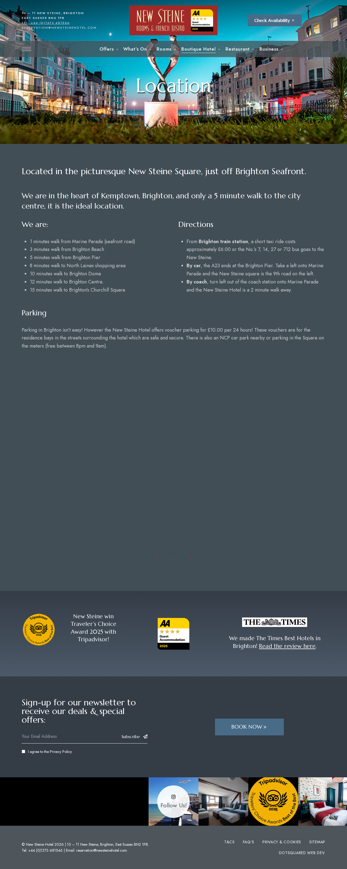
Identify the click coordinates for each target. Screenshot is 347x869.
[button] (275, 20)
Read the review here (287, 646)
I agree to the (50, 751)
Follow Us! (173, 805)
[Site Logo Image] (173, 20)
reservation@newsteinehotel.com (59, 27)
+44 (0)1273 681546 (45, 850)
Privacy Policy (61, 751)
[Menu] (26, 49)
